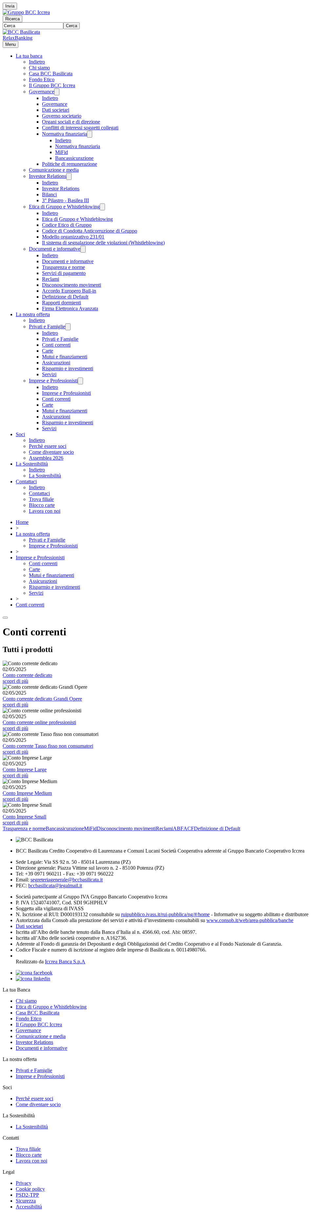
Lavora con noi (44, 511)
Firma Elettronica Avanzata (70, 308)
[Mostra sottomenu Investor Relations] (69, 176)
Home (22, 522)
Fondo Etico (41, 79)
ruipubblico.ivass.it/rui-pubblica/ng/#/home (165, 914)
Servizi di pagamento (64, 273)
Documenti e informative (54, 249)
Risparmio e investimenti (67, 368)
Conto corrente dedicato (27, 675)
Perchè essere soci (47, 446)
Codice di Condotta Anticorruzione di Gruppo (89, 231)
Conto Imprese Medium (27, 793)
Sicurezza (26, 1201)
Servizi (49, 374)
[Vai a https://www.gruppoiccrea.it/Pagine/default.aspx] (26, 12)
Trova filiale (41, 499)
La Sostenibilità (32, 464)
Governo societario (61, 116)
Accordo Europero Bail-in (69, 291)
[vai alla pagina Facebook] (34, 972)
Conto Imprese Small (24, 817)
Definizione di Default (65, 296)
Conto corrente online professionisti (39, 722)
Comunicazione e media (54, 170)
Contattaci (26, 481)
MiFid (61, 152)
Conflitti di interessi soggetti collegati (80, 127)
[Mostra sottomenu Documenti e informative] (83, 249)
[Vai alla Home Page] (21, 32)
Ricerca (12, 18)
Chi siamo (39, 67)
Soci (20, 434)
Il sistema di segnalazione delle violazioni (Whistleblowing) (103, 242)
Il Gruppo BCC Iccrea (52, 85)
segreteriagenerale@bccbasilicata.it (67, 879)
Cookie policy (30, 1189)
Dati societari (55, 110)
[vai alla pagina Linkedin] (33, 978)
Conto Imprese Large (25, 769)
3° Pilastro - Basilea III (65, 200)
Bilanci (49, 194)
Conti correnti (56, 345)
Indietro (37, 62)
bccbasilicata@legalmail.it (55, 885)
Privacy (24, 1183)
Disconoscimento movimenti (71, 285)
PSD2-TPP (27, 1195)
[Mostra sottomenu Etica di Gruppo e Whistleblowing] (102, 206)
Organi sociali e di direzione (71, 122)
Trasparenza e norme (63, 267)
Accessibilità (29, 1206)
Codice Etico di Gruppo (67, 225)
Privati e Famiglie (47, 326)
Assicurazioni (56, 362)
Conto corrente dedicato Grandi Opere (42, 699)
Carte (47, 351)
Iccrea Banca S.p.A (65, 961)
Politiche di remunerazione (69, 164)
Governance (41, 91)
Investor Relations (47, 176)
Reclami (50, 279)
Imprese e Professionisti (53, 380)
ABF (178, 828)
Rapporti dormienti (61, 302)
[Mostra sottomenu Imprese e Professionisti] (80, 380)
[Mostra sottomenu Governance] (56, 91)
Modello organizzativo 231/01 (73, 237)
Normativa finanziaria (64, 134)
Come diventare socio (51, 452)
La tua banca (29, 56)
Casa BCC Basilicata (51, 73)
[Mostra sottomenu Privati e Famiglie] (68, 326)
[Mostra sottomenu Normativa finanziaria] (89, 134)
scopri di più (15, 681)
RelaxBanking (17, 38)
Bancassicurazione (74, 158)
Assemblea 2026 (46, 458)
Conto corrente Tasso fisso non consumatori (48, 746)
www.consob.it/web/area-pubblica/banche (249, 920)
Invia (9, 6)
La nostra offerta (33, 314)
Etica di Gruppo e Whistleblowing (64, 206)
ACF (188, 828)
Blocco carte (42, 505)
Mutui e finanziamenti (64, 356)
